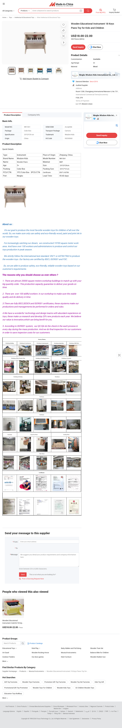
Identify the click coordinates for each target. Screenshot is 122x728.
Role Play (35, 648)
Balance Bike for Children (99, 652)
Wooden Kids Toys (63, 688)
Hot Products (10, 706)
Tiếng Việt (57, 713)
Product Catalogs (36, 643)
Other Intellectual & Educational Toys (48, 17)
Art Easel (5, 652)
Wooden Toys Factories (30, 682)
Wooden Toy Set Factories (80, 682)
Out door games (38, 657)
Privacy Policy (96, 719)
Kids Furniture (66, 657)
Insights (65, 708)
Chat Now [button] (97, 47)
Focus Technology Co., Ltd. (45, 719)
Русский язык (53, 711)
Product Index (109, 706)
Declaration (85, 719)
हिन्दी (106, 711)
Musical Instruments (68, 652)
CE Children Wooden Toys (84, 688)
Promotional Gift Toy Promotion (16, 688)
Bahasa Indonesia (69, 713)
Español (26, 711)
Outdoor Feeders (8, 657)
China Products (22, 706)
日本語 (101, 711)
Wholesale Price (71, 706)
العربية (87, 711)
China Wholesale (58, 706)
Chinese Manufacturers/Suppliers (40, 706)
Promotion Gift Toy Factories (55, 682)
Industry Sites (83, 706)
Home (4, 17)
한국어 (94, 711)
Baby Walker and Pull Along (71, 648)
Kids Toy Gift (99, 682)
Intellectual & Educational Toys (24, 17)
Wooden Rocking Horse (40, 652)
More (4, 698)
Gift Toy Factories (10, 682)
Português (35, 711)
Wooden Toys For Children (42, 688)
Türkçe (49, 713)
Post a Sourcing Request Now (31, 579)
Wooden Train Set (96, 648)
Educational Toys (8, 648)
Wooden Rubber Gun (98, 657)
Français (43, 711)
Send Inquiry (78, 47)
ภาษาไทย (114, 711)
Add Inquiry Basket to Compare (36, 78)
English (19, 711)
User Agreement (74, 719)
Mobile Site (57, 708)
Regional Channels (96, 706)
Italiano (62, 711)
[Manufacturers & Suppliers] (61, 4)
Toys (10, 17)
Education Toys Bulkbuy (13, 693)
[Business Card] (117, 125)
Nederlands (79, 711)
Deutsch (70, 711)
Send (23, 574)
